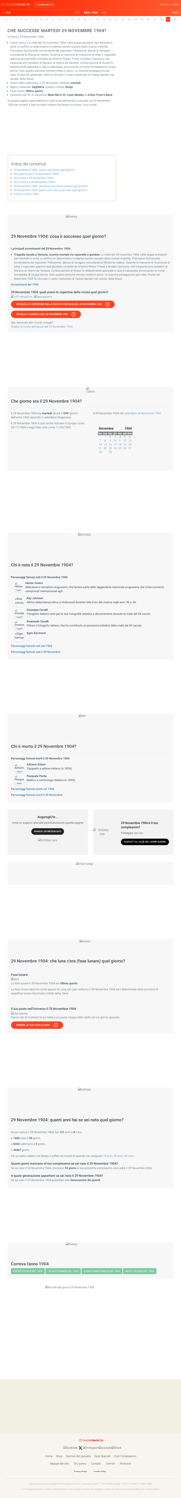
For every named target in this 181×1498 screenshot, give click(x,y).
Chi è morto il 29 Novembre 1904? (35, 182)
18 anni (107, 1156)
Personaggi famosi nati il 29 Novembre (35, 652)
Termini (110, 1463)
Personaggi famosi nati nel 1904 (31, 646)
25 (142, 19)
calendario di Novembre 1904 (142, 413)
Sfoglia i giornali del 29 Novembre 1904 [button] (42, 314)
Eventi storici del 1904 (27, 1271)
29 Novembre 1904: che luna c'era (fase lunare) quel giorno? (51, 186)
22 (122, 19)
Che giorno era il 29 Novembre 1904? (36, 174)
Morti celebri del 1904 (139, 1271)
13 (65, 19)
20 (110, 19)
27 (154, 19)
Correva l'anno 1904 (26, 194)
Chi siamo (80, 1463)
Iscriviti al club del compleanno (145, 841)
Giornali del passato (78, 1456)
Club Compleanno (125, 1456)
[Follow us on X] (80, 1448)
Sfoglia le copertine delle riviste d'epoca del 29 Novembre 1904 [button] (59, 304)
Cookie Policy (99, 1471)
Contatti (96, 1463)
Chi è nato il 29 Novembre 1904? (34, 178)
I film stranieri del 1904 (63, 1271)
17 (91, 19)
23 (129, 19)
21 (116, 19)
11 (52, 19)
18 (97, 19)
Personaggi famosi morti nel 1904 (32, 789)
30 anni (118, 1156)
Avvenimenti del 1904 (25, 284)
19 (103, 19)
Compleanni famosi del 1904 (102, 1271)
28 (161, 19)
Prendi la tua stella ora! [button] (33, 1025)
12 (59, 19)
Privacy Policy (80, 1471)
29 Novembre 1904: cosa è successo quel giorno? (44, 170)
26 (148, 19)
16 (84, 19)
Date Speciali (102, 1456)
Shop (59, 1456)
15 (78, 19)
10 (46, 19)
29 (105, 452)
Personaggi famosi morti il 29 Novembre (36, 795)
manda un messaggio (47, 831)
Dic (104, 12)
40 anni (129, 1156)
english (175, 4)
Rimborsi (125, 1463)
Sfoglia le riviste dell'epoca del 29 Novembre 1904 (42, 326)
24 (135, 19)
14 (72, 19)
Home (48, 1456)
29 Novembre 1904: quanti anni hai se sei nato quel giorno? (50, 190)
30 (175, 19)
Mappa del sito (59, 1463)
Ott (77, 12)
